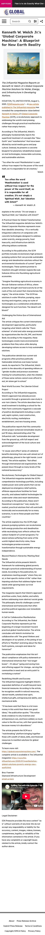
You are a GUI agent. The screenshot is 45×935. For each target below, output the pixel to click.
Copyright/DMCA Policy (15, 931)
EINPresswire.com (16, 104)
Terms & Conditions (33, 926)
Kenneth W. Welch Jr (11, 114)
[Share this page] (41, 21)
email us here (8, 779)
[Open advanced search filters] (35, 21)
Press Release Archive (26, 921)
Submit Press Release (12, 926)
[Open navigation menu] (4, 21)
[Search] (29, 21)
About (11, 921)
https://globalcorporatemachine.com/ (19, 751)
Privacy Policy (34, 931)
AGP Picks (6, 4)
